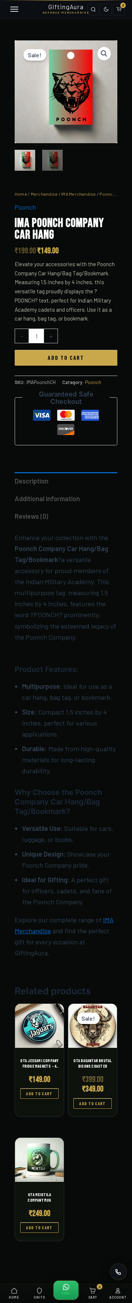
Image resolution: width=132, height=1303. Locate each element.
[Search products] (93, 9)
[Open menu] (13, 9)
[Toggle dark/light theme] (106, 9)
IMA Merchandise (78, 193)
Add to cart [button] (39, 1093)
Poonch (107, 193)
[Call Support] (118, 1271)
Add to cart (66, 357)
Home (21, 193)
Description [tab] (31, 481)
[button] (104, 53)
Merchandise (44, 193)
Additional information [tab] (47, 499)
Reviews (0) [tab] (31, 516)
